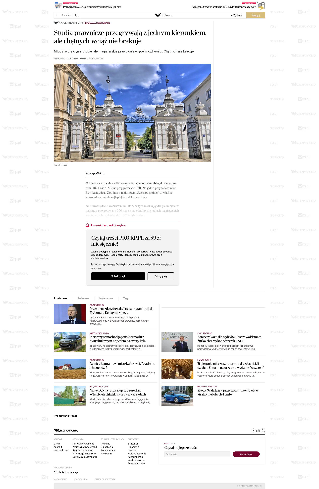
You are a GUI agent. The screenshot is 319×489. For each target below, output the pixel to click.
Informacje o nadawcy (84, 453)
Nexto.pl (132, 450)
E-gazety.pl (134, 447)
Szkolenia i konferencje (66, 472)
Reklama (105, 443)
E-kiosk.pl (133, 443)
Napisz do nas (61, 450)
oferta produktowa (105, 479)
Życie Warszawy (136, 463)
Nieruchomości (204, 360)
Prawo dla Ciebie (75, 23)
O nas (57, 443)
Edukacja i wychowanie (97, 23)
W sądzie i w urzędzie (99, 387)
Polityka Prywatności (83, 443)
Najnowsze (106, 298)
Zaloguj (256, 15)
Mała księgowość (137, 453)
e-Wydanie (236, 15)
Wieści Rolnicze (136, 460)
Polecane (83, 298)
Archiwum (106, 453)
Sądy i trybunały (204, 333)
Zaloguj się (160, 276)
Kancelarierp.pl (135, 457)
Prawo (168, 15)
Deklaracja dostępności (85, 457)
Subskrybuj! (118, 276)
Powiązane (60, 298)
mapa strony (60, 479)
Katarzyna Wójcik (95, 173)
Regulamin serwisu (83, 450)
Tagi (125, 298)
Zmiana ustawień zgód (85, 447)
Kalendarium (80, 479)
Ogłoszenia (107, 447)
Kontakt (58, 447)
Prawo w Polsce (97, 305)
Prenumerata (108, 450)
